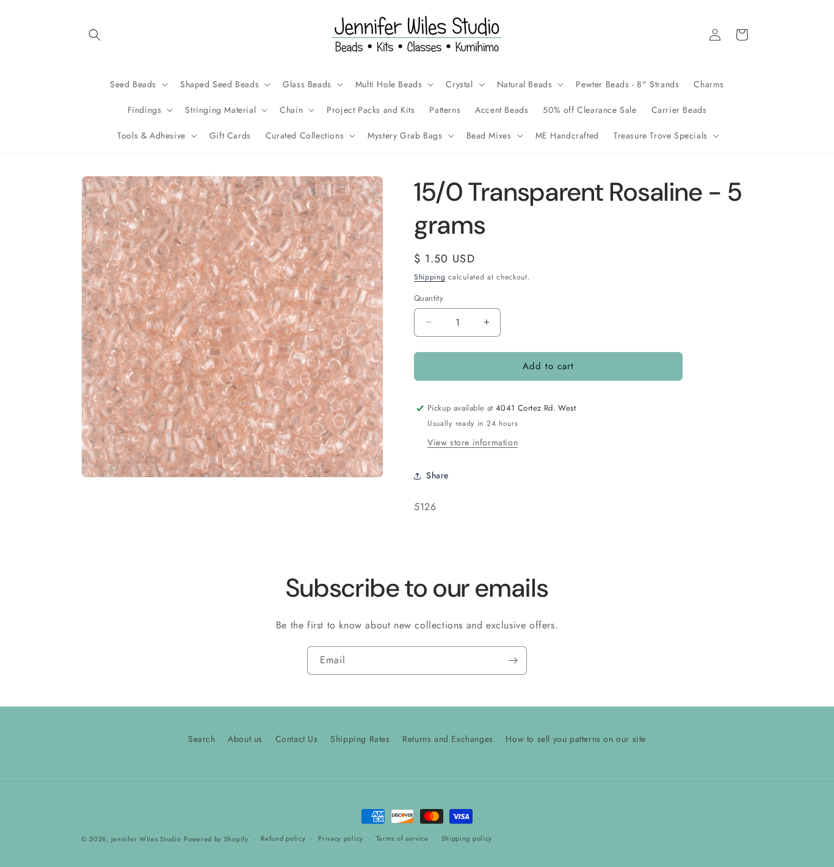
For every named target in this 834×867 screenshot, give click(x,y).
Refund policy (283, 838)
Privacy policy (340, 838)
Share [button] (437, 475)
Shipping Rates (360, 739)
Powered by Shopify (216, 839)
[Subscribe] (512, 660)
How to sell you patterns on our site (576, 739)
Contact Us (296, 739)
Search (202, 739)
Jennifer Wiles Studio (146, 839)
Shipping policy (467, 838)
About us (245, 739)
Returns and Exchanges (447, 739)
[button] (94, 34)
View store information (472, 442)
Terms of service (402, 838)
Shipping (430, 277)
